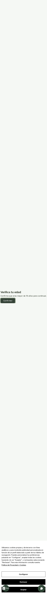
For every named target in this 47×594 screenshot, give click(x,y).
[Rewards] (5, 588)
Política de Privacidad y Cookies (14, 565)
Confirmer (8, 301)
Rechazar (23, 582)
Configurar (23, 574)
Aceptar (23, 590)
